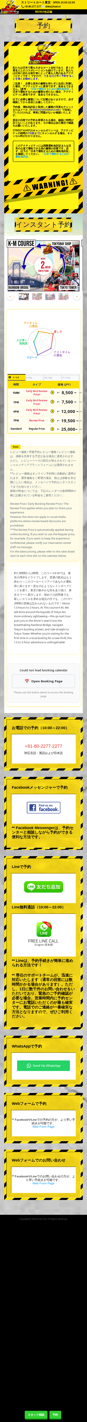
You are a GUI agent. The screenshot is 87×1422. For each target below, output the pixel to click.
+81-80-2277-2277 (43, 746)
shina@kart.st (52, 6)
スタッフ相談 (36, 1414)
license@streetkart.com (45, 109)
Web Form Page (43, 1126)
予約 (55, 1414)
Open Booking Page (47, 681)
